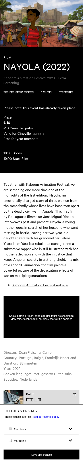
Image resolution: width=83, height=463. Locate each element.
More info (38, 133)
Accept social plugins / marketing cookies (47, 318)
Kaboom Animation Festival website (40, 284)
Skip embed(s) (60, 285)
